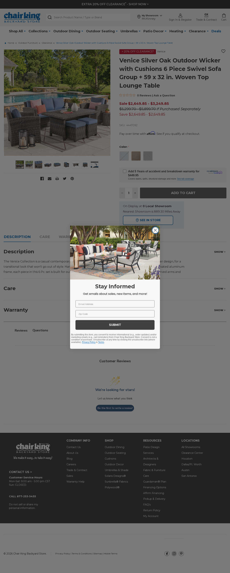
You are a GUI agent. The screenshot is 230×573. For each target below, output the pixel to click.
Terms (101, 341)
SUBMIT (115, 324)
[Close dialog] (155, 229)
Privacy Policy (89, 341)
